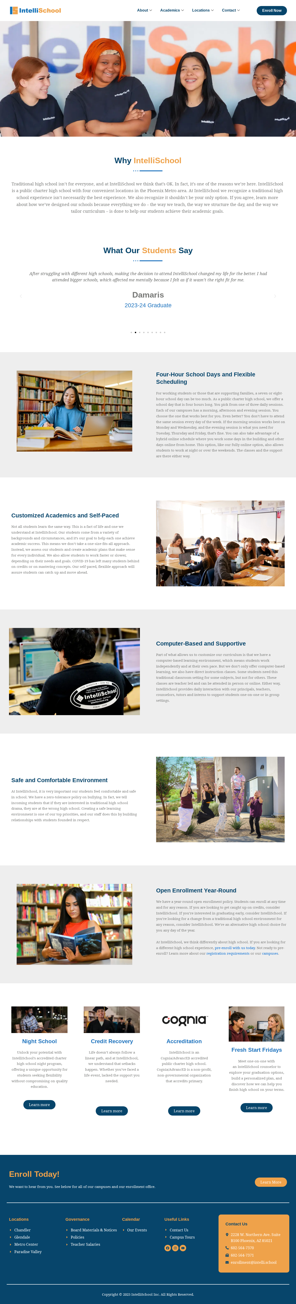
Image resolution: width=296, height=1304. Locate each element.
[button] (141, 133)
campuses (270, 953)
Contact (229, 10)
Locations (201, 10)
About (142, 10)
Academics (170, 10)
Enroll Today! (34, 1173)
